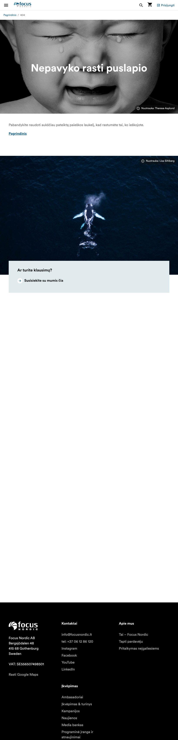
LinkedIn (68, 669)
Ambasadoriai (72, 697)
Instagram (69, 648)
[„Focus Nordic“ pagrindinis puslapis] (22, 5)
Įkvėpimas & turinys (76, 704)
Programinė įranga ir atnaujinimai (77, 734)
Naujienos (69, 718)
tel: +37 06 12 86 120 (77, 641)
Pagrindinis (9, 15)
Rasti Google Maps (23, 674)
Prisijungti (168, 5)
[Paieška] (141, 5)
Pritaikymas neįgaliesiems (139, 648)
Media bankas (72, 725)
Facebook (69, 655)
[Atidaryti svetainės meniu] (8, 5)
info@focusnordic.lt (76, 634)
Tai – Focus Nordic (133, 634)
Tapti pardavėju (131, 641)
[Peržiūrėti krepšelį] (149, 5)
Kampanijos (70, 711)
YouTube (67, 662)
